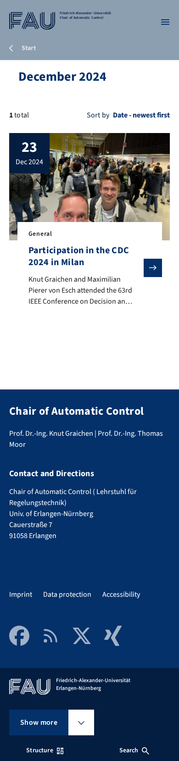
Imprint (20, 594)
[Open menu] (165, 22)
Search (129, 750)
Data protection (67, 594)
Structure (39, 750)
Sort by (98, 115)
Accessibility (121, 594)
